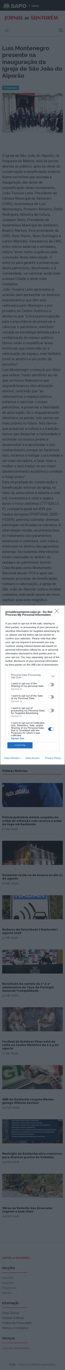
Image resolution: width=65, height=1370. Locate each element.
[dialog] (32, 685)
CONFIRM (20, 745)
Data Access (32, 758)
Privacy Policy (53, 758)
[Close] (58, 612)
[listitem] (32, 676)
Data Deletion (12, 758)
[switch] (51, 684)
